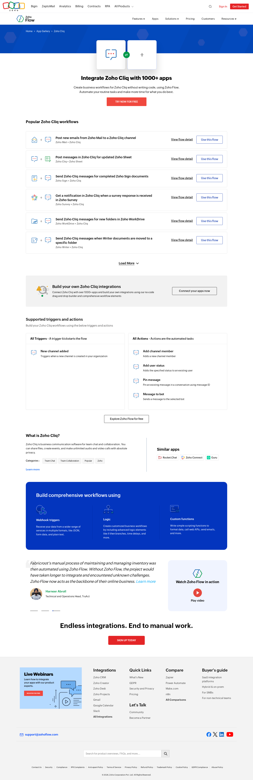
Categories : (33, 460)
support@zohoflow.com (41, 734)
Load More (126, 263)
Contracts (94, 6)
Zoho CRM (99, 677)
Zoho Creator (101, 683)
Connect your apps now (194, 291)
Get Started (239, 6)
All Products (122, 6)
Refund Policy (147, 767)
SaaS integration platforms (212, 679)
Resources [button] (228, 18)
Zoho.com (14, 6)
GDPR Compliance (200, 767)
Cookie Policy (182, 767)
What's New (136, 677)
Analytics (65, 6)
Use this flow (209, 139)
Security (48, 767)
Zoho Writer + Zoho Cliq (69, 247)
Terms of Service (114, 767)
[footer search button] (165, 753)
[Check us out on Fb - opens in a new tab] (208, 734)
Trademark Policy (164, 767)
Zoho (100, 461)
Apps (155, 18)
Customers (208, 18)
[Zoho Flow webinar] (51, 688)
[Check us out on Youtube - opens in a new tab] (229, 734)
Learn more (33, 469)
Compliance (61, 767)
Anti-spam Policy (95, 767)
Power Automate (176, 683)
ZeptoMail (48, 6)
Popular (88, 461)
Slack (96, 710)
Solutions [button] (170, 18)
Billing (79, 6)
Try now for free (126, 101)
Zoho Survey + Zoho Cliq (70, 204)
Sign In (223, 6)
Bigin (34, 6)
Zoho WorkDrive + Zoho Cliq (72, 223)
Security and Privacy (141, 688)
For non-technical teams (216, 698)
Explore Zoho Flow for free (126, 419)
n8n (168, 694)
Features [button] (137, 18)
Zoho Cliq (59, 31)
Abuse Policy (217, 767)
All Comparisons (176, 699)
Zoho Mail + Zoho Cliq (68, 142)
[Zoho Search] (210, 6)
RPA (107, 6)
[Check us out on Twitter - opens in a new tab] (215, 734)
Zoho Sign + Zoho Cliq (68, 180)
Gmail (96, 699)
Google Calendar (103, 705)
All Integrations (102, 716)
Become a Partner (140, 717)
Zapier (169, 677)
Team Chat (50, 461)
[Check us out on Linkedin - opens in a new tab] (222, 734)
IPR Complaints (78, 767)
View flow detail (182, 139)
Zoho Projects (101, 694)
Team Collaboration (70, 461)
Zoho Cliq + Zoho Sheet (69, 161)
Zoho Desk (99, 688)
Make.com (172, 688)
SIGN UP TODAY (126, 640)
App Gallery (43, 31)
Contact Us (36, 767)
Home (29, 31)
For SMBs (207, 692)
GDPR (132, 683)
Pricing (190, 18)
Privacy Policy (131, 767)
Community (136, 712)
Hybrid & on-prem (213, 686)
